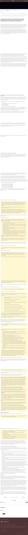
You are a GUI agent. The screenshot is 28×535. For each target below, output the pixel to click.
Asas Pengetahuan (2, 10)
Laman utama (2, 15)
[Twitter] (26, 502)
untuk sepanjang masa (23, 13)
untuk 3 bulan (8, 13)
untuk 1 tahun (17, 13)
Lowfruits (18, 107)
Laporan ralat (25, 531)
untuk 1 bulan (4, 13)
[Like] (5, 497)
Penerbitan (7, 10)
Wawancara (11, 10)
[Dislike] (23, 497)
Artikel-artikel (6, 15)
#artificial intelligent (14, 500)
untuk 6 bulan (13, 13)
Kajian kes (15, 10)
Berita (18, 10)
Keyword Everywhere (13, 135)
